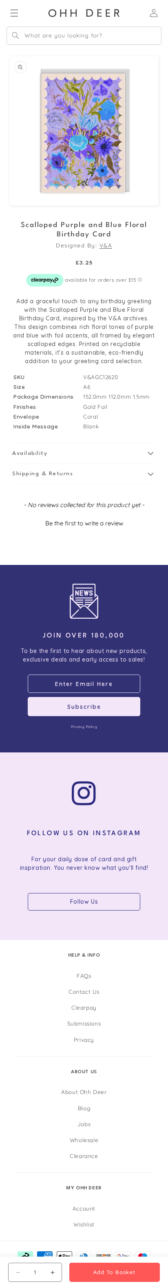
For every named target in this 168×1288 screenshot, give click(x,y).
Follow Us (84, 901)
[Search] (15, 35)
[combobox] (84, 35)
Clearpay (84, 1007)
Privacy (84, 1039)
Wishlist (84, 1224)
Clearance (84, 1155)
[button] (84, 453)
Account (84, 1208)
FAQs (84, 975)
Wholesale (84, 1139)
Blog (84, 1108)
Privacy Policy (84, 726)
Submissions (84, 1023)
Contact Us (84, 991)
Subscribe (84, 706)
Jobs (84, 1123)
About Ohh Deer (83, 1091)
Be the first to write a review (84, 523)
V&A (106, 245)
